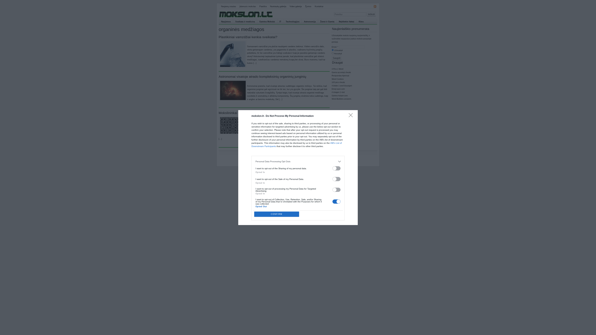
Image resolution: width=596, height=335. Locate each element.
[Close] (352, 116)
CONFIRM (276, 214)
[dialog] (298, 167)
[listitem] (298, 161)
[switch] (336, 168)
